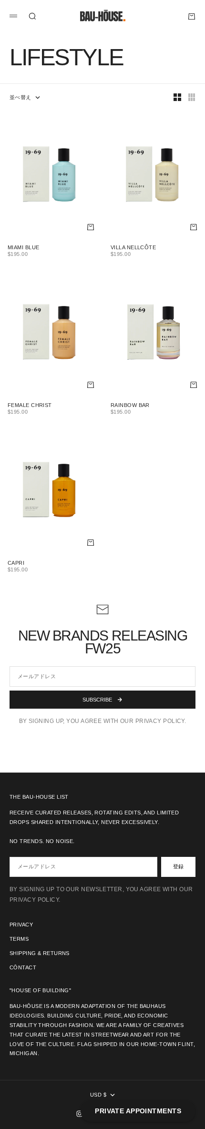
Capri (16, 563)
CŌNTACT (23, 967)
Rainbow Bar (130, 406)
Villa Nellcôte (133, 248)
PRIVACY (21, 924)
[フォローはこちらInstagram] (79, 1114)
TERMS (19, 939)
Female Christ (30, 406)
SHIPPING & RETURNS (40, 953)
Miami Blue (23, 248)
